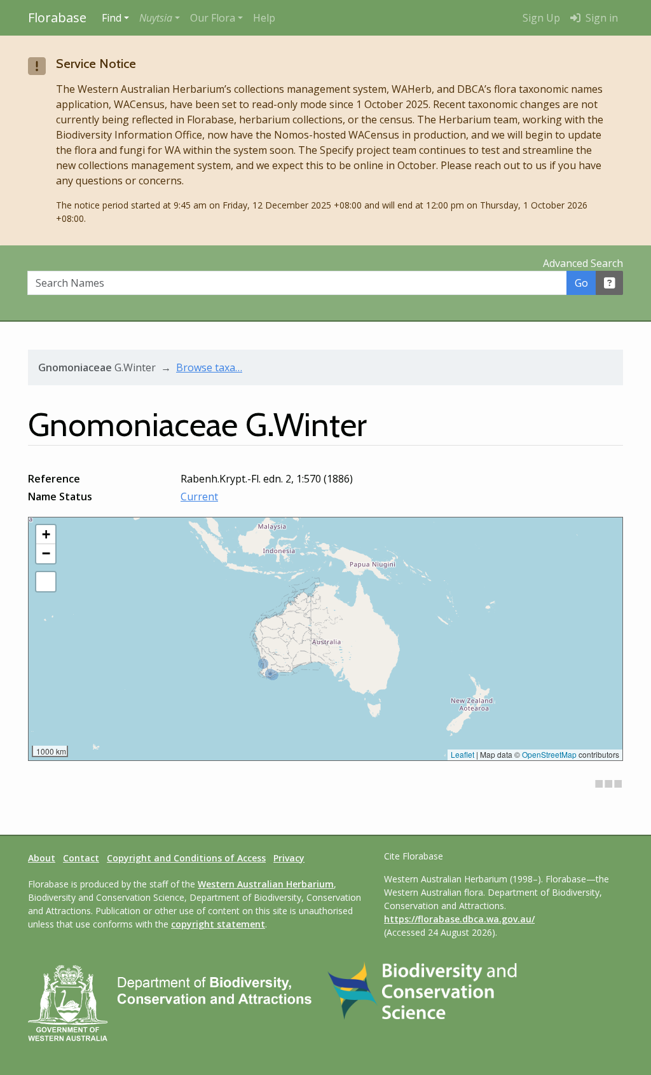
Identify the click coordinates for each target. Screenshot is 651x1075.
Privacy (289, 858)
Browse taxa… (209, 367)
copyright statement (218, 924)
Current (199, 496)
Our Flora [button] (212, 18)
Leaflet (462, 754)
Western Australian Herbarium (266, 884)
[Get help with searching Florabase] (610, 283)
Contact (81, 858)
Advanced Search (583, 263)
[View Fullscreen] (45, 581)
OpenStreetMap (549, 754)
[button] (159, 18)
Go (581, 283)
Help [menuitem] (264, 18)
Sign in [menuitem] (600, 18)
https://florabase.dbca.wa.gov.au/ (459, 919)
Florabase (57, 17)
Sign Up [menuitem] (541, 18)
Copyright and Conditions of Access (186, 858)
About (41, 858)
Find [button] (111, 18)
